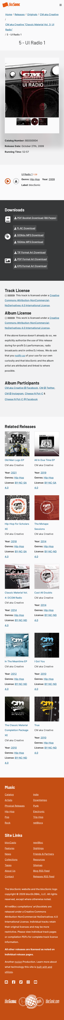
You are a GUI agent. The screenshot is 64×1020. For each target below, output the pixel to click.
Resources (39, 859)
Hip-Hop (9, 811)
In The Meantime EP (16, 661)
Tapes (8, 865)
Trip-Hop (38, 817)
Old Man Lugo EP (14, 460)
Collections (11, 859)
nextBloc (38, 842)
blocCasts (10, 842)
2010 (43, 673)
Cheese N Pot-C (34, 393)
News (8, 853)
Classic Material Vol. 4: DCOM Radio (16, 595)
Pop (7, 817)
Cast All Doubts (43, 592)
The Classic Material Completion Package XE (16, 730)
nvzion (18, 961)
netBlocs (38, 822)
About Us (10, 870)
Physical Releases (15, 805)
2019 (43, 472)
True (36, 725)
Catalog (9, 794)
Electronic (39, 811)
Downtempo (40, 800)
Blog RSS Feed (41, 870)
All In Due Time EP (44, 460)
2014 (43, 541)
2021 (14, 472)
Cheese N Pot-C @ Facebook (21, 399)
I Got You (39, 661)
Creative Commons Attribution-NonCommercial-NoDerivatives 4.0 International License (32, 300)
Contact (9, 876)
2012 (14, 673)
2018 (14, 541)
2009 (52, 179)
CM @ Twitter (46, 387)
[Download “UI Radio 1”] (16, 181)
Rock (7, 822)
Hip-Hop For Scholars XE (17, 526)
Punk (36, 805)
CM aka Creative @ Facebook (21, 387)
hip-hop (35, 179)
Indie (36, 794)
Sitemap (37, 865)
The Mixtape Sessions (41, 526)
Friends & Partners (43, 853)
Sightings (38, 848)
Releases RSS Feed (43, 876)
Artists (8, 800)
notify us (20, 355)
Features (9, 848)
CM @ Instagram (14, 393)
